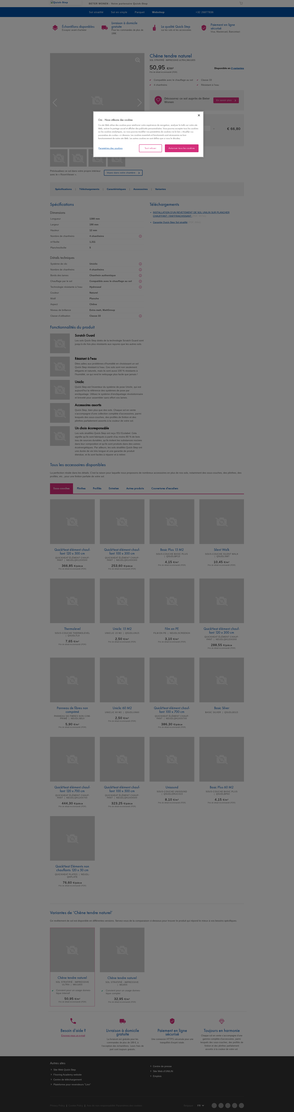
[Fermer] (199, 115)
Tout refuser (150, 148)
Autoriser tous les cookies (182, 148)
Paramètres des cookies (110, 148)
